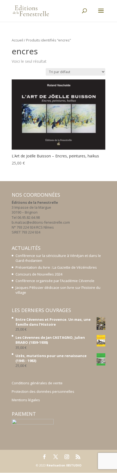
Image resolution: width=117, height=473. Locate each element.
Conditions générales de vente (37, 383)
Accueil (17, 40)
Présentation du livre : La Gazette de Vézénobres (56, 267)
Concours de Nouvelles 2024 (39, 274)
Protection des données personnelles (43, 391)
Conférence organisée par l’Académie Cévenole (55, 280)
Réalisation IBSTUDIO (64, 465)
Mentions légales (26, 399)
